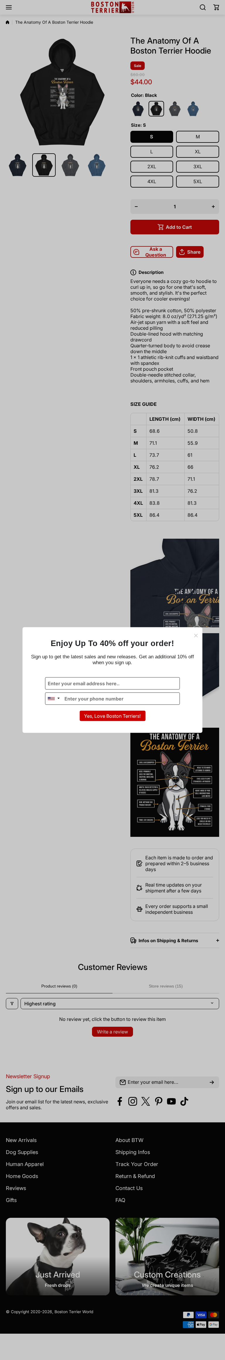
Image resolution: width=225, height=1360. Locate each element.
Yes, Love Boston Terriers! (112, 716)
